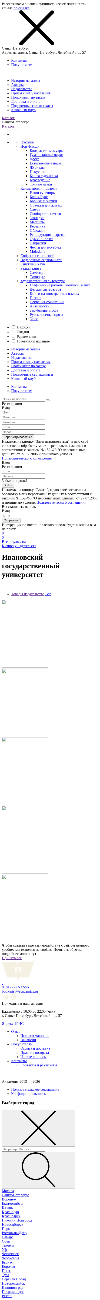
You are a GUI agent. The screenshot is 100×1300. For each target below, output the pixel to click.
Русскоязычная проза (46, 315)
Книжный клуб (23, 110)
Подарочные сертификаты (32, 106)
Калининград (12, 1287)
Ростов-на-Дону (14, 1233)
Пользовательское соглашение (35, 1089)
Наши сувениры (43, 193)
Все (48, 594)
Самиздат (37, 272)
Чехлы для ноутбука (45, 247)
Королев (8, 1266)
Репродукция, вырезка (47, 235)
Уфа (5, 1250)
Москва (8, 1191)
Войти (8, 485)
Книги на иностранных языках (54, 294)
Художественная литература (42, 281)
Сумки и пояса (41, 239)
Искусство (38, 172)
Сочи (6, 1241)
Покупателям (21, 65)
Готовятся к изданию (33, 341)
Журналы (37, 167)
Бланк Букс (39, 197)
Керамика (37, 226)
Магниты (37, 222)
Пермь (7, 1229)
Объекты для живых (46, 205)
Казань (7, 1208)
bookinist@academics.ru (20, 991)
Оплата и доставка (35, 1048)
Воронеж (9, 1199)
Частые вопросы (33, 1057)
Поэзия (35, 298)
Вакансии (28, 1040)
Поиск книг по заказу (28, 97)
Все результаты (14, 542)
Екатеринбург (13, 1203)
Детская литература (45, 289)
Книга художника (44, 176)
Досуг (34, 159)
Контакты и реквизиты (38, 1065)
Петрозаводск (13, 1292)
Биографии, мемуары (46, 151)
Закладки (37, 218)
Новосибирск (12, 1224)
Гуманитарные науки (46, 155)
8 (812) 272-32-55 (15, 987)
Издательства (21, 89)
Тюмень (8, 1245)
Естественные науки (46, 163)
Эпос (34, 319)
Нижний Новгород (17, 1220)
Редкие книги (28, 336)
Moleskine (37, 251)
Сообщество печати (45, 214)
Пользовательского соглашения (27, 458)
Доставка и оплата (25, 101)
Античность (39, 306)
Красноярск (11, 1216)
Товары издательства (27, 594)
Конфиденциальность (28, 1094)
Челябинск (10, 1254)
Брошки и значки (43, 201)
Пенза (6, 1271)
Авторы (17, 85)
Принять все (12, 958)
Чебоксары (10, 1258)
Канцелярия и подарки (38, 188)
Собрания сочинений (37, 256)
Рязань (7, 1296)
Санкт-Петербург (15, 1195)
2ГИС (19, 1024)
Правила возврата (34, 1052)
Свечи (35, 209)
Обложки (37, 230)
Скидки (23, 332)
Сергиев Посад (14, 1279)
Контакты (19, 60)
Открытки (38, 243)
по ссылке (21, 8)
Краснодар (10, 1212)
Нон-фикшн (30, 146)
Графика (27, 142)
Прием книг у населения (30, 93)
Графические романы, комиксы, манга (60, 285)
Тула (5, 1275)
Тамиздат (37, 277)
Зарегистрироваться (18, 437)
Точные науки (41, 184)
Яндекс (7, 1024)
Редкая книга (30, 268)
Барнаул (8, 1262)
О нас (15, 1031)
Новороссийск (13, 1283)
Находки (23, 327)
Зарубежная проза (44, 310)
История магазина (25, 80)
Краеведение (40, 180)
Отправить (11, 520)
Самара (7, 1237)
